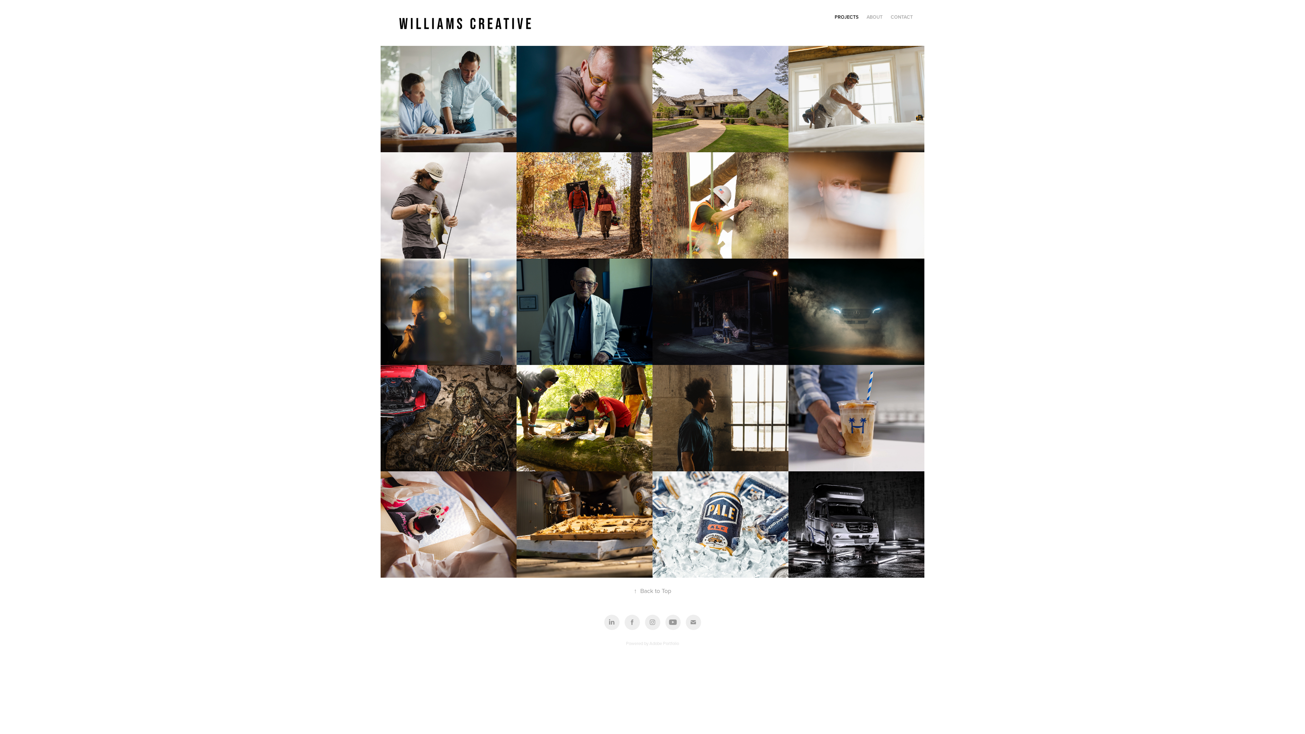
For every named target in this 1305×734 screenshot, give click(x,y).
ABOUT (875, 17)
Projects (846, 17)
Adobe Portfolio (664, 643)
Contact (902, 17)
